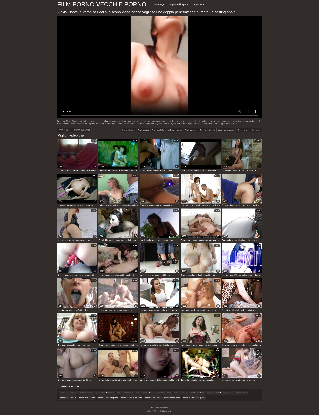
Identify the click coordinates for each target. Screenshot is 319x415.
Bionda (212, 130)
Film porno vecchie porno (101, 4)
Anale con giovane (174, 130)
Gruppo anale (243, 130)
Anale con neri (190, 130)
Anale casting (143, 130)
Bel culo (203, 130)
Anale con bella (158, 130)
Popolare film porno (179, 4)
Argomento (199, 4)
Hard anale (256, 130)
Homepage (159, 4)
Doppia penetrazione (226, 130)
